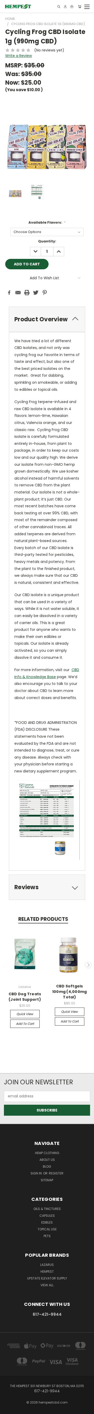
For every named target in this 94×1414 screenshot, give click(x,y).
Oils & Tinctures (47, 1209)
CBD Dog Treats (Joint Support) (25, 996)
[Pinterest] (44, 292)
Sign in (37, 1173)
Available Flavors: (47, 222)
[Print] (27, 292)
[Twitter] (35, 292)
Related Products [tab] (43, 919)
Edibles (47, 1222)
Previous (6, 965)
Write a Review (18, 55)
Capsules (47, 1215)
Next (88, 965)
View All (47, 1285)
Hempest (47, 1271)
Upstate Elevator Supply (47, 1278)
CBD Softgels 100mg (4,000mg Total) (69, 992)
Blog (47, 1166)
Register (56, 1173)
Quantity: (47, 241)
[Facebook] (9, 292)
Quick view (24, 1014)
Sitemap (47, 1180)
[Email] (18, 292)
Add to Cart (25, 1023)
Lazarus (47, 1264)
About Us (47, 1159)
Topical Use (47, 1229)
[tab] (47, 319)
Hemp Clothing (47, 1153)
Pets (47, 1236)
